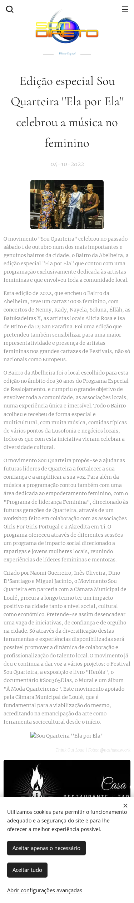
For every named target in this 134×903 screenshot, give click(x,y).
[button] (9, 9)
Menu (125, 9)
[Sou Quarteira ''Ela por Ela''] (67, 736)
